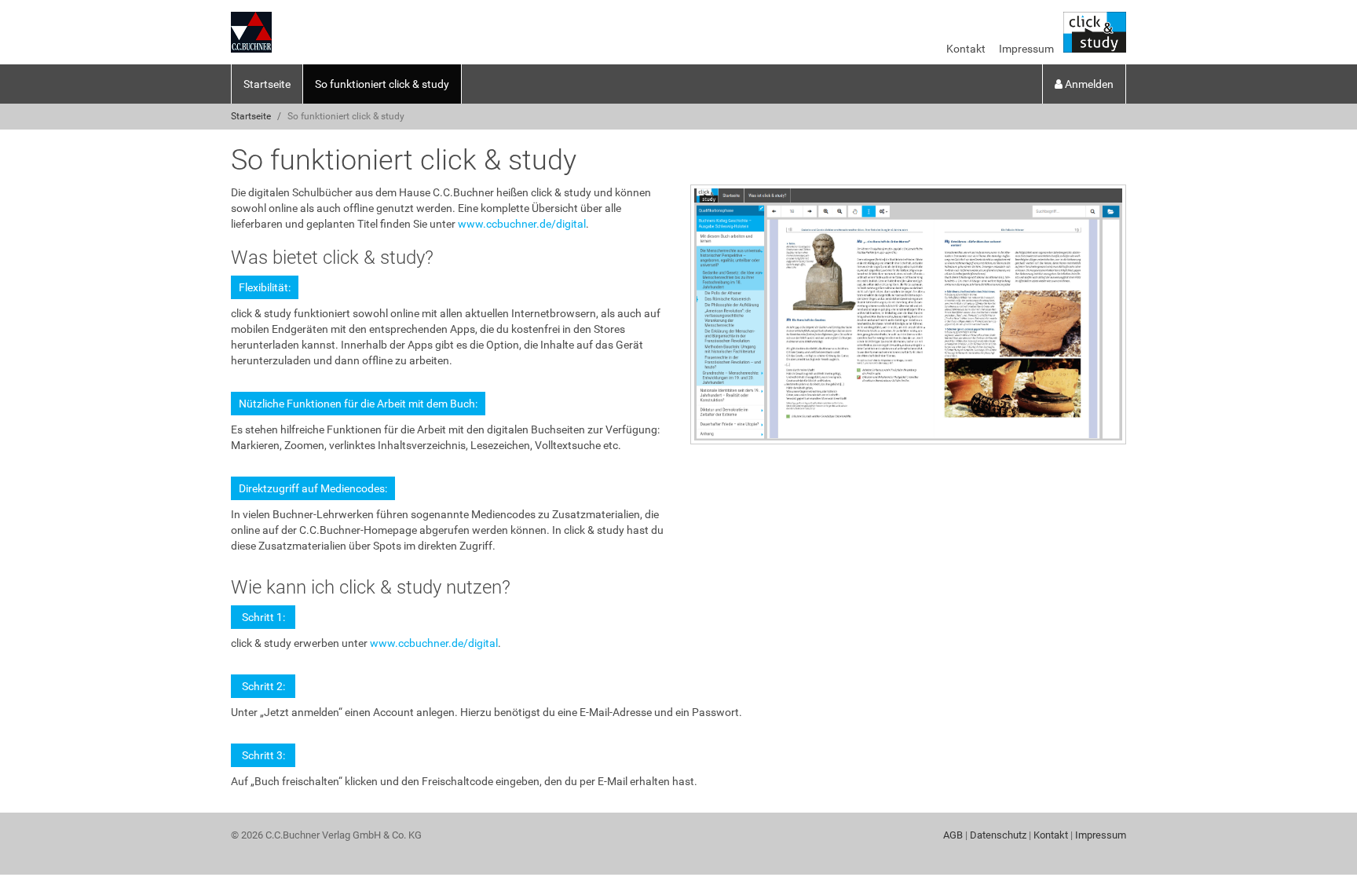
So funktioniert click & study (382, 84)
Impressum (1026, 48)
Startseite (267, 84)
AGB (953, 835)
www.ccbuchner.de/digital (522, 223)
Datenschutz (998, 835)
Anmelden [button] (1088, 84)
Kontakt (966, 48)
